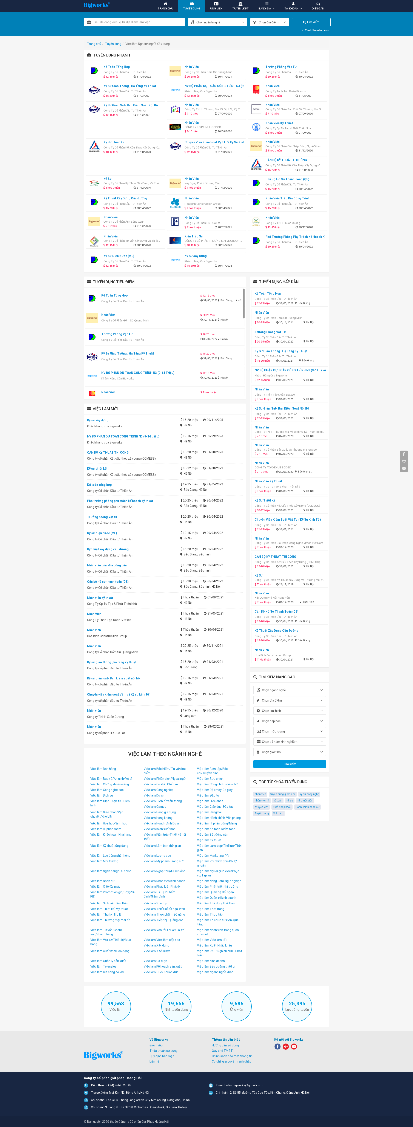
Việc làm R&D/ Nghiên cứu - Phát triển (219, 953)
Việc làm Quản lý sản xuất (108, 961)
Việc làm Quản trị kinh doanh (216, 897)
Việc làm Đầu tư (208, 795)
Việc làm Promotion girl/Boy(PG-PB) (112, 894)
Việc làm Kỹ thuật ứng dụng (109, 845)
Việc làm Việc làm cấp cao (162, 940)
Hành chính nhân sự (307, 807)
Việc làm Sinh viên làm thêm (109, 903)
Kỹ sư (290, 800)
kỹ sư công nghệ (309, 794)
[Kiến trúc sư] (176, 241)
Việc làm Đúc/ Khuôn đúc (161, 972)
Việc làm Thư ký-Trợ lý (105, 914)
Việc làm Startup (155, 903)
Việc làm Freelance (210, 801)
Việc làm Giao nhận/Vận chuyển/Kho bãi (106, 814)
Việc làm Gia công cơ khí (107, 972)
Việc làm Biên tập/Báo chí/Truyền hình (212, 771)
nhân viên (260, 794)
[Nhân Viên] (257, 90)
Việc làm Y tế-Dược (157, 951)
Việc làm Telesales (103, 966)
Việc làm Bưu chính (210, 778)
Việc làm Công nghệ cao (107, 790)
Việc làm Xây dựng (156, 945)
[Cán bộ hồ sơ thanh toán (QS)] (257, 183)
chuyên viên (261, 807)
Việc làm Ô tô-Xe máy (105, 886)
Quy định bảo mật (161, 1056)
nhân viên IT (262, 800)
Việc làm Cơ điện (155, 961)
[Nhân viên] (176, 71)
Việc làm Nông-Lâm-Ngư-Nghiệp (219, 881)
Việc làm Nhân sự (102, 881)
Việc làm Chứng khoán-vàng (109, 784)
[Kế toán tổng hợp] (95, 71)
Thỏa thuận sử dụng (163, 1050)
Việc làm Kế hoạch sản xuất (163, 966)
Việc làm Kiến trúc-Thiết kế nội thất (165, 837)
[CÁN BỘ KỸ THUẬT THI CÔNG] (257, 164)
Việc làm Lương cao (157, 855)
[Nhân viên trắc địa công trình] (257, 202)
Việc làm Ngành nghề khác (215, 972)
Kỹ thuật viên (305, 800)
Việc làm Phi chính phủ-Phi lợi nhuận (217, 863)
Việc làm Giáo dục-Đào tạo (215, 806)
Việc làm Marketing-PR (213, 855)
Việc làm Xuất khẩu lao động (109, 951)
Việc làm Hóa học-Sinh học (108, 823)
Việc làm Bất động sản (212, 834)
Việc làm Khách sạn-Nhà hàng (110, 834)
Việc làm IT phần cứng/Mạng (217, 823)
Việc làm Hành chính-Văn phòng (219, 818)
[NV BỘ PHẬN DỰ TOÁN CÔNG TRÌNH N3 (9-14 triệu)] (176, 90)
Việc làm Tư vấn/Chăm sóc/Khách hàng (106, 932)
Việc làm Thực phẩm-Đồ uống (164, 914)
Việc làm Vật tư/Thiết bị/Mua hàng (110, 942)
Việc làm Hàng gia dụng (160, 812)
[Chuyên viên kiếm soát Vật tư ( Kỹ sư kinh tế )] (176, 146)
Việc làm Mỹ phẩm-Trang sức (164, 861)
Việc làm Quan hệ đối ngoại (215, 892)
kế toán (278, 800)
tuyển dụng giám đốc (282, 794)
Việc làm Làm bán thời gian (162, 845)
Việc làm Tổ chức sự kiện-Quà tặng (218, 922)
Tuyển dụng (262, 813)
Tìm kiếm (312, 22)
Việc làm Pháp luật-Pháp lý (162, 886)
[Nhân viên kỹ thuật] (257, 127)
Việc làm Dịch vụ (101, 795)
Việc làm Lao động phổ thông (110, 855)
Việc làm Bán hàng (103, 769)
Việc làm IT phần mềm (105, 829)
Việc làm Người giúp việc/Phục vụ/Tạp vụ (218, 873)
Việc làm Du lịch (154, 795)
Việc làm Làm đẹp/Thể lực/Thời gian (219, 848)
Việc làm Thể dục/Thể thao (216, 903)
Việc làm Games (155, 806)
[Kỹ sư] (95, 183)
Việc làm (278, 813)
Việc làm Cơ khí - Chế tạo (161, 784)
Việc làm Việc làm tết (212, 940)
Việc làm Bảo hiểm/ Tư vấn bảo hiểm (165, 771)
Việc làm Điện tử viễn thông (163, 801)
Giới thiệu (156, 1045)
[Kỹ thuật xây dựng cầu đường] (95, 202)
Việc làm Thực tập (210, 914)
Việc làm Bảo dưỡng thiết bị (216, 966)
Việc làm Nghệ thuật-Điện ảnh (164, 871)
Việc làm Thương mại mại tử (110, 920)
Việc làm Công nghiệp (159, 790)
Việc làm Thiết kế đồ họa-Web (164, 909)
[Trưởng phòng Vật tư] (257, 71)
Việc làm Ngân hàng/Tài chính (110, 871)
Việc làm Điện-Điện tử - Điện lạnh (110, 803)
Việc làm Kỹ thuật (209, 840)
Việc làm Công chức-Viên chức (218, 784)
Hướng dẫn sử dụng (225, 1045)
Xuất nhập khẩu (282, 807)
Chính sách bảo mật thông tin (232, 1056)
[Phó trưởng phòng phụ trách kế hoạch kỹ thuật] (257, 241)
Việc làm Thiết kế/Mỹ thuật (109, 909)
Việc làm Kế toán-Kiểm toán (216, 829)
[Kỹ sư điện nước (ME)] (95, 260)
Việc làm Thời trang (210, 909)
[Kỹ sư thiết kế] (95, 146)
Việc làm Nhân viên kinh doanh (164, 881)
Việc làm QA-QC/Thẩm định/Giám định (159, 894)
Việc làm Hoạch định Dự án (162, 823)
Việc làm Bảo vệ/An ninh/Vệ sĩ (111, 778)
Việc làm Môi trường (104, 861)
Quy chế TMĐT (222, 1050)
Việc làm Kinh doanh (211, 961)
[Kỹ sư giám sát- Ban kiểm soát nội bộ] (95, 109)
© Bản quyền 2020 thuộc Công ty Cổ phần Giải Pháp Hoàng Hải (126, 1121)
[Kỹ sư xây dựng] (176, 260)
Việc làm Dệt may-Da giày (215, 790)
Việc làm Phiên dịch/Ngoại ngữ (165, 778)
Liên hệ (154, 1061)
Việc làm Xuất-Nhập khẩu (214, 945)
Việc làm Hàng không (158, 818)
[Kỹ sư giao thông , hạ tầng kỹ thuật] (95, 90)
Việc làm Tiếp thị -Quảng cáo (163, 920)
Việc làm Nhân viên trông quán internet (218, 932)
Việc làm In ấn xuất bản (160, 829)
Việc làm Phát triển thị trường (217, 886)
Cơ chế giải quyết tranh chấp (231, 1061)
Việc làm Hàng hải (209, 812)
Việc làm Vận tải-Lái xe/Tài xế (164, 930)
